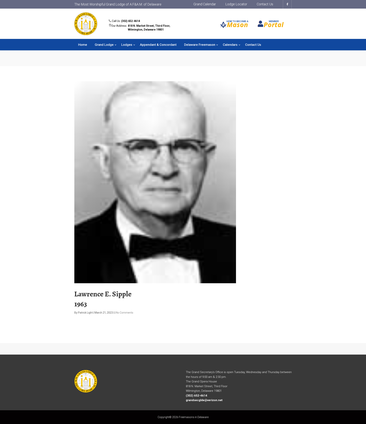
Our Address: (140, 27)
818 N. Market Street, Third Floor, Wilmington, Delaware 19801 (149, 27)
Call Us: (125, 21)
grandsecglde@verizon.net (204, 400)
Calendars (230, 45)
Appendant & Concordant (158, 45)
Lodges (126, 45)
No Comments (124, 312)
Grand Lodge (104, 45)
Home (82, 45)
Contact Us (265, 4)
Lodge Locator (236, 4)
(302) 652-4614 (130, 21)
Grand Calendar (204, 4)
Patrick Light (85, 312)
